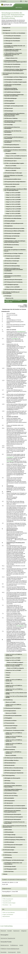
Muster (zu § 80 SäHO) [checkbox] (11, 755)
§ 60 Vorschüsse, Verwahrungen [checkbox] (11, 260)
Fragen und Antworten (8, 914)
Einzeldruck (6, 904)
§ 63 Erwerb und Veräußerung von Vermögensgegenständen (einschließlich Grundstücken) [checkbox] (13, 269)
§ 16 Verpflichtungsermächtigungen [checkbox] (12, 92)
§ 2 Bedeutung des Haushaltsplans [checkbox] (12, 38)
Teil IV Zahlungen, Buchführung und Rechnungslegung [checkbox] (11, 293)
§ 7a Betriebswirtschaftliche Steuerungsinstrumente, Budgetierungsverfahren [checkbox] (15, 61)
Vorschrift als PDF (7, 900)
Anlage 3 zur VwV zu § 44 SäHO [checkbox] (13, 197)
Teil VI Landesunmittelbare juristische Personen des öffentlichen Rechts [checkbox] (15, 826)
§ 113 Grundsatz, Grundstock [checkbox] (11, 852)
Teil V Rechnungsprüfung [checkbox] (9, 775)
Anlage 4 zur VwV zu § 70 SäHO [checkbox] (13, 660)
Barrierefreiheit (6, 916)
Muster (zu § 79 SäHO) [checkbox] (11, 747)
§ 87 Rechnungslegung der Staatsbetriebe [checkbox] (13, 772)
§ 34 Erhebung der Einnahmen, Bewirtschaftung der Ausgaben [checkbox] (15, 150)
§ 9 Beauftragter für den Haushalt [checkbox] (11, 66)
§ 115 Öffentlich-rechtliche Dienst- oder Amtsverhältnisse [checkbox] (13, 863)
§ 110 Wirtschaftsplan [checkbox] (9, 842)
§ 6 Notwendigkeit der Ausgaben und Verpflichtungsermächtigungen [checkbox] (12, 50)
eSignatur (24, 930)
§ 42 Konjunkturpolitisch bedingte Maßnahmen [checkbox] (15, 181)
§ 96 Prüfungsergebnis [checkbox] (9, 800)
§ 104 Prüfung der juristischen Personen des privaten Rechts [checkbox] (14, 822)
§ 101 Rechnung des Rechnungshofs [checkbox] (12, 814)
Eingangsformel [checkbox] (6, 27)
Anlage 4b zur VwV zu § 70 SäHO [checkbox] (13, 670)
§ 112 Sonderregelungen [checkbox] (9, 847)
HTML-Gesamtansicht (8, 898)
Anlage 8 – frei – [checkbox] (9, 683)
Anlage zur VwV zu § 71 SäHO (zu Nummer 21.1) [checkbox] (13, 705)
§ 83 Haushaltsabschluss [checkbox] (10, 762)
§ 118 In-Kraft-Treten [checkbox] (9, 871)
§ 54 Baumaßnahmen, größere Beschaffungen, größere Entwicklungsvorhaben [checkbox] (14, 241)
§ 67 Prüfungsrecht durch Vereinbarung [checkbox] (13, 282)
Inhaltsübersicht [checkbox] (6, 30)
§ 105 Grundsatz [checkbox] (8, 829)
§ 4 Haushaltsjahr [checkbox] (8, 43)
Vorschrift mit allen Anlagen (9, 902)
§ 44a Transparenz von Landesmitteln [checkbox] (12, 215)
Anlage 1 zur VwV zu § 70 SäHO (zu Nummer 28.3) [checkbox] (14, 301)
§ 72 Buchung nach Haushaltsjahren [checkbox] (12, 708)
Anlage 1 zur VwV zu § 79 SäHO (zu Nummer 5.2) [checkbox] (14, 733)
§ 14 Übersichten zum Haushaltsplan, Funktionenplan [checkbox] (12, 85)
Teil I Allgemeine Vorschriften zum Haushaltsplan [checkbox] (14, 33)
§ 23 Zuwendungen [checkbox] (8, 110)
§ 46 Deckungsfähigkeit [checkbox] (9, 220)
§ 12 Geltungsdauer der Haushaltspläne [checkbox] (13, 79)
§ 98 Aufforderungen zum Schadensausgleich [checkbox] (14, 805)
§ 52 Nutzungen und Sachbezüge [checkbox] (11, 235)
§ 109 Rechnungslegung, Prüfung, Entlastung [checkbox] (14, 839)
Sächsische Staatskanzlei (8, 938)
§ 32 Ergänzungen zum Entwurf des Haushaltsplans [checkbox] (12, 141)
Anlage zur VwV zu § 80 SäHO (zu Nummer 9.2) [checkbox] (13, 752)
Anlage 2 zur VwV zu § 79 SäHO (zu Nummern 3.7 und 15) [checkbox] (14, 737)
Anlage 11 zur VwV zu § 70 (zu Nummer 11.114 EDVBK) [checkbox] (16, 693)
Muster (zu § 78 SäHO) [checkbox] (11, 728)
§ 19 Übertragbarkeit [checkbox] (9, 100)
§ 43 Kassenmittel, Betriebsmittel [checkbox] (11, 184)
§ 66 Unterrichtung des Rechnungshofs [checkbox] (13, 279)
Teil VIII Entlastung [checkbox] (7, 855)
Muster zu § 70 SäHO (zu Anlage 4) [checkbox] (15, 662)
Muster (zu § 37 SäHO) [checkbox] (11, 165)
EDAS (19, 952)
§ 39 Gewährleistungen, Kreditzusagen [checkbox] (13, 172)
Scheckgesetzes (21, 331)
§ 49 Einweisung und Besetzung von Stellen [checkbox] (14, 228)
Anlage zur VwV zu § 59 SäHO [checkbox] (13, 258)
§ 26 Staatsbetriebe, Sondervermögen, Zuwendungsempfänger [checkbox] (13, 121)
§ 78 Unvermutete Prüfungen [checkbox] (10, 725)
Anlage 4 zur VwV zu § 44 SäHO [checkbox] (13, 201)
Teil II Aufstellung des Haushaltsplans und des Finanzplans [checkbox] (13, 74)
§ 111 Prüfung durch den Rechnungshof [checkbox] (13, 844)
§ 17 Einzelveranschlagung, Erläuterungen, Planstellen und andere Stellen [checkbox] (14, 95)
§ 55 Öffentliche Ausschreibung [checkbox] (11, 244)
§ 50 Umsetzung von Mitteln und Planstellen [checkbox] (14, 230)
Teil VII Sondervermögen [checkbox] (8, 849)
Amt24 (21, 945)
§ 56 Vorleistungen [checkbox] (8, 247)
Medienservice (5, 945)
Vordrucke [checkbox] (8, 672)
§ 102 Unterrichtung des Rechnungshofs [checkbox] (13, 816)
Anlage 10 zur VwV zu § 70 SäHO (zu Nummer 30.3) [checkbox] (14, 690)
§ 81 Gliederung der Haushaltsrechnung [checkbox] (13, 757)
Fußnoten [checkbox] (5, 874)
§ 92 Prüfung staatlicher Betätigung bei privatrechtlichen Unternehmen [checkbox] (13, 790)
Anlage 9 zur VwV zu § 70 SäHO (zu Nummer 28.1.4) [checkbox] (14, 686)
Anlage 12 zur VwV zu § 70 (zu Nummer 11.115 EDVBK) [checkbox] (16, 697)
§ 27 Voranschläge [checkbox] (8, 124)
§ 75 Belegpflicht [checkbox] (8, 718)
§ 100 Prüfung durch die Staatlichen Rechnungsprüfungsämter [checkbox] (12, 811)
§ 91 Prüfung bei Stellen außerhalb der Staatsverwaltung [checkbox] (13, 786)
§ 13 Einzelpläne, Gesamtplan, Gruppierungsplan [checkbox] (15, 82)
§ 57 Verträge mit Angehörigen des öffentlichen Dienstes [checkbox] (15, 250)
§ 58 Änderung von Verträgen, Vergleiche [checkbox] (13, 253)
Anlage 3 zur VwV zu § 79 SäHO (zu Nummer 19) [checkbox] (14, 740)
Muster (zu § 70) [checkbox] (9, 298)
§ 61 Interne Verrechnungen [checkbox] (10, 263)
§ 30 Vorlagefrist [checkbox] (8, 134)
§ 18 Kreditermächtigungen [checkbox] (10, 98)
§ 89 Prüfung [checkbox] (7, 780)
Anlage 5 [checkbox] (8, 674)
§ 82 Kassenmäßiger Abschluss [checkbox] (11, 760)
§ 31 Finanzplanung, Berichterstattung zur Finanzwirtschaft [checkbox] (14, 138)
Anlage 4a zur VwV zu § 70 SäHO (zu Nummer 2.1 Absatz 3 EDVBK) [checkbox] (14, 665)
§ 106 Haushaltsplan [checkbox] (8, 832)
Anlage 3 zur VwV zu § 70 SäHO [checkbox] (13, 657)
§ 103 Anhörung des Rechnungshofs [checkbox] (12, 819)
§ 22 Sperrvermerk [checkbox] (8, 108)
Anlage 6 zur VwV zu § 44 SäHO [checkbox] (13, 211)
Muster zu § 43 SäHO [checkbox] (10, 186)
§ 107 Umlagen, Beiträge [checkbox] (9, 834)
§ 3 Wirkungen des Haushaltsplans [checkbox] (12, 40)
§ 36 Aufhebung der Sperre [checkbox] (10, 160)
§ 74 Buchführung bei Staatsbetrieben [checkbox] (13, 715)
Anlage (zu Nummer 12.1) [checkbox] (11, 58)
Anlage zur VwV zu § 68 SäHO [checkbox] (13, 287)
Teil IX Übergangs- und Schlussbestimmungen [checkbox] (13, 860)
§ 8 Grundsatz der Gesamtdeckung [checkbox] (12, 64)
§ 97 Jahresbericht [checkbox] (8, 803)
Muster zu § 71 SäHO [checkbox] (10, 702)
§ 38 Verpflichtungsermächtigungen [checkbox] (12, 168)
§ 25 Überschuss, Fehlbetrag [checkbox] (10, 118)
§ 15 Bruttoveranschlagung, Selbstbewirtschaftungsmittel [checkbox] (11, 89)
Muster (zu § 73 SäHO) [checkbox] (11, 713)
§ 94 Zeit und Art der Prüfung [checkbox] (11, 795)
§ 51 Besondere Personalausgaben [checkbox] (12, 233)
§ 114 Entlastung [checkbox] (8, 857)
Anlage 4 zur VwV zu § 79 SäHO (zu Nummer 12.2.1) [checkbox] (14, 744)
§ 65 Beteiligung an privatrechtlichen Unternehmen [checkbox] (12, 276)
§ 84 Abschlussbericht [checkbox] (9, 765)
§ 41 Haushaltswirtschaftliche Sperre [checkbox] (12, 179)
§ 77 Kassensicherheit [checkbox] (9, 723)
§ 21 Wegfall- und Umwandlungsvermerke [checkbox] (13, 105)
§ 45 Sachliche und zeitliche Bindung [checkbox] (12, 218)
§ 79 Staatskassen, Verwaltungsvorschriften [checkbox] (14, 730)
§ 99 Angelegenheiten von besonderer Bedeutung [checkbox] (15, 808)
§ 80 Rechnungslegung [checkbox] (9, 749)
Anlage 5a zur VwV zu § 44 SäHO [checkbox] (13, 206)
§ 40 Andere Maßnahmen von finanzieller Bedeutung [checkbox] (13, 176)
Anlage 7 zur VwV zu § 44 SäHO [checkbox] (13, 213)
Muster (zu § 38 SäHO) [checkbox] (11, 170)
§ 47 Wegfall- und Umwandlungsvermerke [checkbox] (13, 223)
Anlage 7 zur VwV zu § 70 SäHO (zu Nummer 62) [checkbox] (14, 680)
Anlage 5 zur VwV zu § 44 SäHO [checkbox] (13, 204)
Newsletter (4, 952)
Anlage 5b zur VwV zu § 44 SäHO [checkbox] (13, 208)
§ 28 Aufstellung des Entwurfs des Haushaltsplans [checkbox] (12, 128)
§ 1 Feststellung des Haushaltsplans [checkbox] (12, 35)
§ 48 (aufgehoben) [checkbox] (8, 225)
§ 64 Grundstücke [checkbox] (8, 273)
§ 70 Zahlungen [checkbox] (7, 295)
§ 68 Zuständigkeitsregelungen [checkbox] (11, 284)
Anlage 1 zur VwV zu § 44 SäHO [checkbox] (13, 192)
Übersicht (3, 930)
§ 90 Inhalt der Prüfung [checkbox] (9, 783)
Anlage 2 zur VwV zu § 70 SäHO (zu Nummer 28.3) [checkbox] (14, 655)
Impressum (16, 930)
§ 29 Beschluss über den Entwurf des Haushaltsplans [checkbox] (12, 131)
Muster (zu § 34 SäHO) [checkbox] (11, 153)
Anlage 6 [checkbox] (8, 677)
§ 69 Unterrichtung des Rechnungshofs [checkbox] (13, 289)
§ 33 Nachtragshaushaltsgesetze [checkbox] (11, 144)
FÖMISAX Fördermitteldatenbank (10, 948)
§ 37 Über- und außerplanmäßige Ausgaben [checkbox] (14, 163)
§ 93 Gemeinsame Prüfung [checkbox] (10, 793)
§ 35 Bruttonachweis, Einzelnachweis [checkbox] (12, 158)
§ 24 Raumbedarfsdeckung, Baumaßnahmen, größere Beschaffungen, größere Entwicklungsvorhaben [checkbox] (14, 114)
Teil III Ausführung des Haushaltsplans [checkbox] (11, 147)
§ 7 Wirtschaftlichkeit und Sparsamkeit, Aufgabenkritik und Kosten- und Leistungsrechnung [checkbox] (13, 54)
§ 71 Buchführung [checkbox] (8, 699)
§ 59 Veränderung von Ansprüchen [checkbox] (12, 255)
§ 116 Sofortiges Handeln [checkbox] (10, 866)
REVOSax (19, 7)
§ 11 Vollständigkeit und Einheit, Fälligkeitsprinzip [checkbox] (15, 77)
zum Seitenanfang (6, 926)
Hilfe (10, 904)
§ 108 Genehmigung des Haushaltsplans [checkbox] (13, 837)
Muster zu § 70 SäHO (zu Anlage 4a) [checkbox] (15, 668)
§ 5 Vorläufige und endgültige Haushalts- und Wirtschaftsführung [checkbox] (14, 46)
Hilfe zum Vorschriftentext (9, 912)
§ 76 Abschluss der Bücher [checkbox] (10, 720)
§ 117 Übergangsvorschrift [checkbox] (10, 869)
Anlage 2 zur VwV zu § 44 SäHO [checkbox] (13, 194)
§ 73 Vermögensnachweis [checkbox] (10, 710)
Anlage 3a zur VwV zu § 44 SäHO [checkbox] (13, 199)
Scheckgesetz (15, 338)
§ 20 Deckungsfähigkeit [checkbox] (9, 103)
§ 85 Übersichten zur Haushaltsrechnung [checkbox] (13, 767)
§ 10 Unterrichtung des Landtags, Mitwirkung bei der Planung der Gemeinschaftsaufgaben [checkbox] (15, 70)
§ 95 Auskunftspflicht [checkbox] (9, 798)
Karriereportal (12, 952)
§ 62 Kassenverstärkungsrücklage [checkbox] (12, 265)
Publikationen (14, 945)
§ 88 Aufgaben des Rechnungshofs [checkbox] (12, 778)
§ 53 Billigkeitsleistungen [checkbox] (10, 238)
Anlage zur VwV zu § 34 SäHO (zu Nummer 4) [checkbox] (16, 155)
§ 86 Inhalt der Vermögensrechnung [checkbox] (12, 770)
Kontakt (9, 930)
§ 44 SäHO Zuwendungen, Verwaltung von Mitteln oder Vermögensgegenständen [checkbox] (15, 189)
